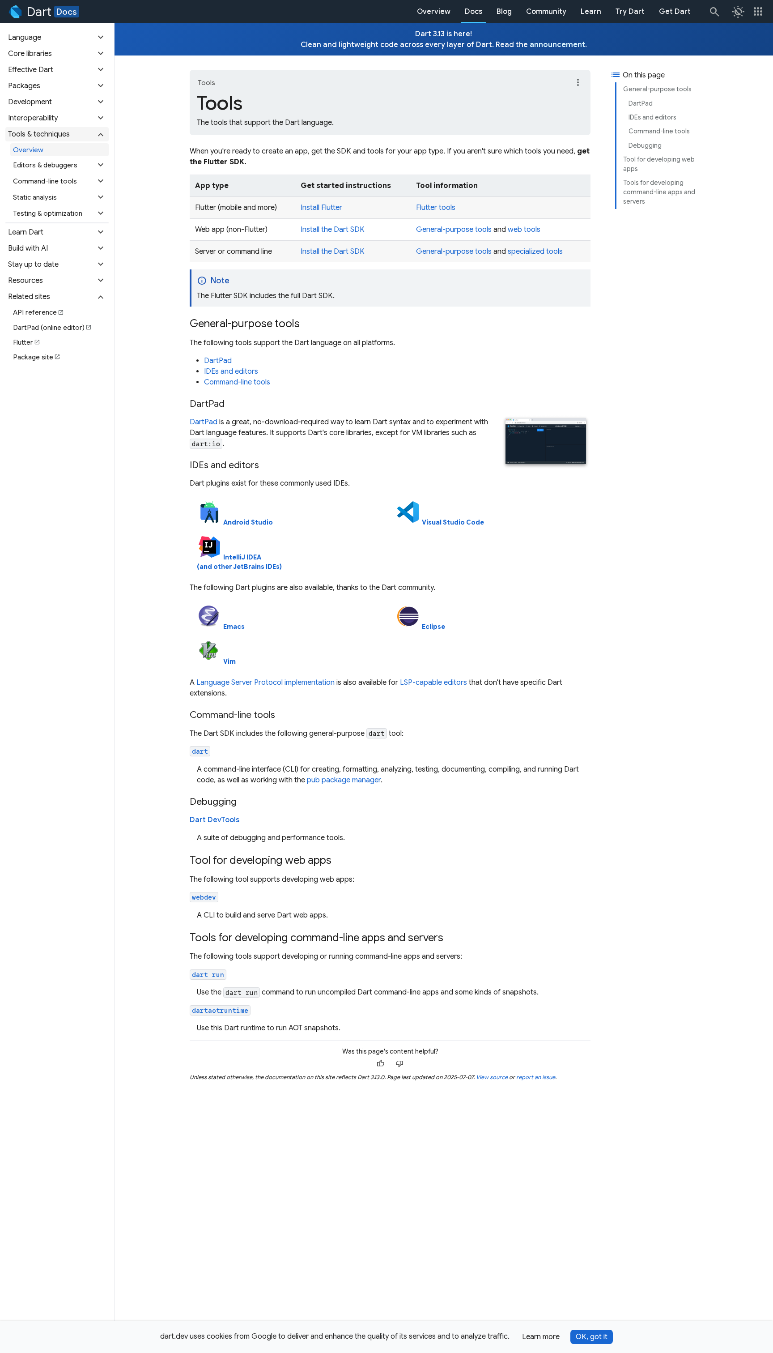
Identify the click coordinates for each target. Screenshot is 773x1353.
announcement (557, 44)
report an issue (535, 1077)
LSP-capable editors (433, 682)
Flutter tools (435, 207)
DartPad (641, 103)
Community (546, 11)
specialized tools (535, 251)
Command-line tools (659, 131)
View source (492, 1077)
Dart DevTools (214, 819)
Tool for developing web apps (659, 164)
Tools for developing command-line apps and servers (659, 192)
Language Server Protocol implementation (265, 682)
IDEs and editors (652, 117)
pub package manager (344, 780)
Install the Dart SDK (333, 229)
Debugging (645, 145)
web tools (524, 229)
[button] (57, 37)
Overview (433, 11)
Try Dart (630, 11)
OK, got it (591, 1336)
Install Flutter (321, 207)
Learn (591, 11)
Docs (66, 11)
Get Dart (675, 11)
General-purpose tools (657, 89)
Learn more (541, 1336)
